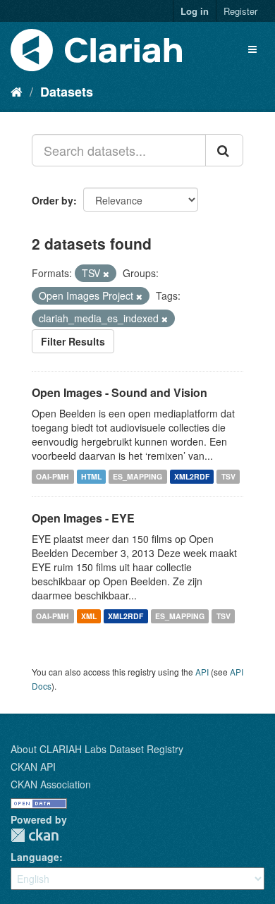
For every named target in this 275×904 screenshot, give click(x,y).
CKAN (35, 835)
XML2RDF (191, 476)
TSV (228, 476)
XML (89, 616)
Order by (52, 200)
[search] (224, 150)
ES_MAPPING (137, 476)
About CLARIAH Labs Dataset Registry (97, 749)
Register (240, 11)
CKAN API (33, 766)
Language (35, 857)
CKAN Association (51, 784)
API (202, 672)
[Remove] (106, 273)
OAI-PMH (52, 476)
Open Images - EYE (83, 518)
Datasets (66, 92)
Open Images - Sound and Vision (119, 392)
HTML (91, 476)
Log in (195, 11)
